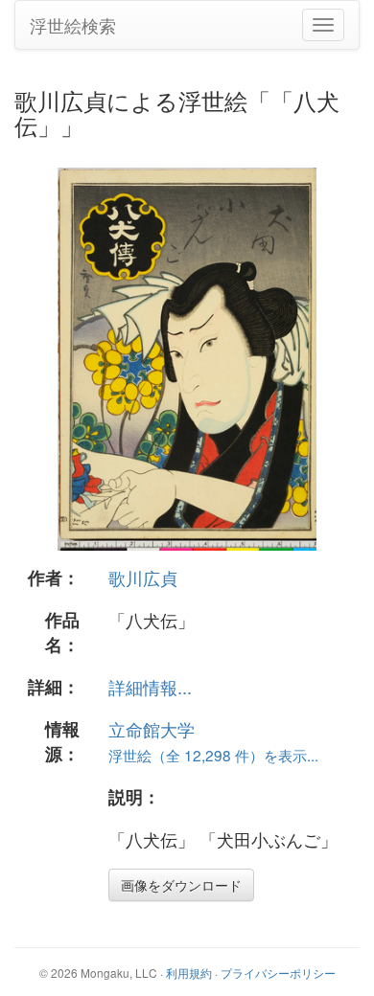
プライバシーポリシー (278, 972)
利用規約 (189, 972)
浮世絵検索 (73, 24)
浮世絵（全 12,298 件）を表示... (213, 754)
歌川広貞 (142, 577)
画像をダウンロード (181, 884)
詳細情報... (150, 686)
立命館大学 (151, 728)
